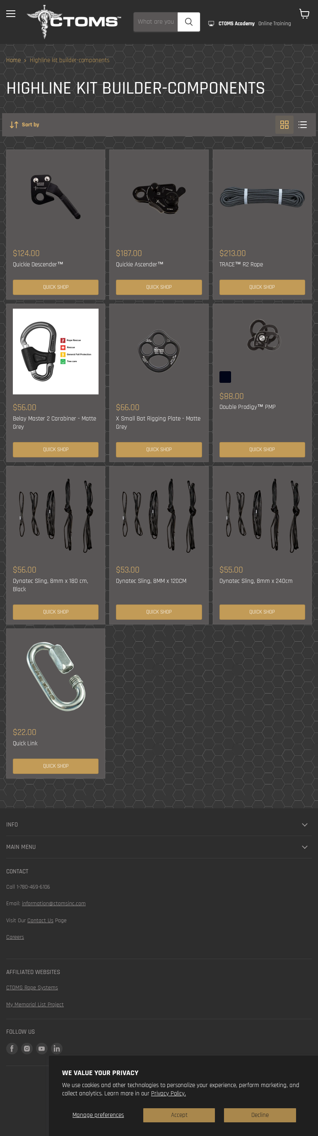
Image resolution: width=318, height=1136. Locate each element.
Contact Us (40, 920)
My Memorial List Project (35, 1004)
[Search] (189, 21)
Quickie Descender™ (38, 264)
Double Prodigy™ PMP (247, 407)
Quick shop (56, 287)
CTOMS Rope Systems (32, 987)
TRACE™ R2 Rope (241, 264)
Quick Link (25, 743)
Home (13, 60)
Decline (260, 1115)
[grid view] (284, 125)
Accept (179, 1115)
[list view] (303, 125)
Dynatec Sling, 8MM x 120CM (151, 581)
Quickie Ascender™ (140, 264)
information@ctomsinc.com (54, 903)
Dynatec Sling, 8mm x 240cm (256, 581)
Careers (15, 937)
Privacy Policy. (168, 1093)
